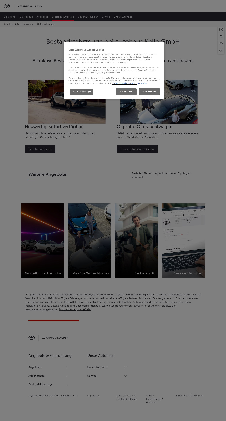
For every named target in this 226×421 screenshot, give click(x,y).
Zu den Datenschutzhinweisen (125, 83)
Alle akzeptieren (149, 91)
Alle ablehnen (126, 91)
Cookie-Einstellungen (81, 91)
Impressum (142, 83)
